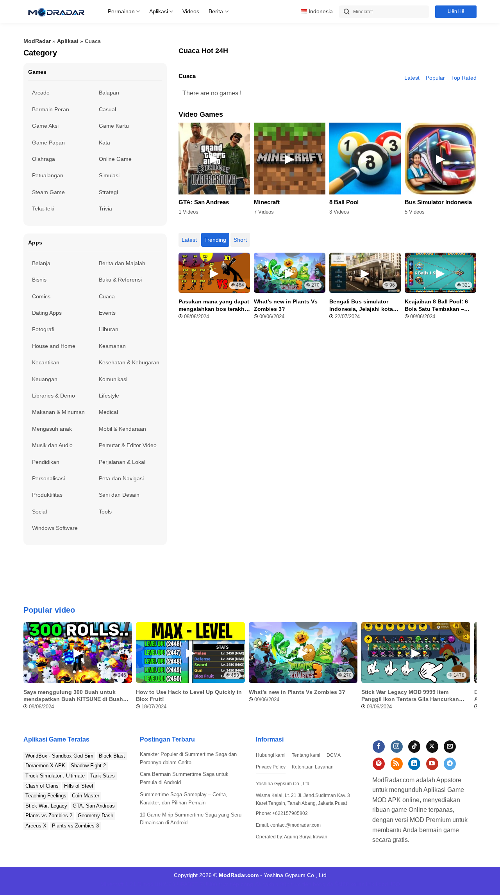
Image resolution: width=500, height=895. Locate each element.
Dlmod (146, 884)
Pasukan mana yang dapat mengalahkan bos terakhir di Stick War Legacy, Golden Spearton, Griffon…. (214, 305)
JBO (394, 884)
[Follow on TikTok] (414, 746)
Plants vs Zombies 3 (75, 826)
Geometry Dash (95, 815)
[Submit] (347, 12)
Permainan (121, 11)
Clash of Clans (42, 786)
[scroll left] (31, 669)
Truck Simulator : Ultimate (55, 776)
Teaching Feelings (45, 796)
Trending (215, 240)
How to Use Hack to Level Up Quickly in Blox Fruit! (189, 695)
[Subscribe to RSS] (397, 764)
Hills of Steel (78, 786)
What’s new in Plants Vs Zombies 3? (286, 305)
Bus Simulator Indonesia (438, 202)
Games (37, 72)
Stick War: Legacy (46, 806)
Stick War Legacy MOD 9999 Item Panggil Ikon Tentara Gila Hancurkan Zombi (410, 695)
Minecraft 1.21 (118, 884)
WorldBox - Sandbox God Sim (59, 756)
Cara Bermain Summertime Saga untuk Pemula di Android (184, 778)
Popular (435, 78)
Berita (216, 11)
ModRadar (37, 41)
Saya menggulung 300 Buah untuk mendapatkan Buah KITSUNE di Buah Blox (73, 695)
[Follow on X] (432, 746)
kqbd (382, 884)
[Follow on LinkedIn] (414, 764)
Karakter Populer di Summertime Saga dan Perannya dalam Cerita (188, 758)
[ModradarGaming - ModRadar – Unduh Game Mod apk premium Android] (55, 11)
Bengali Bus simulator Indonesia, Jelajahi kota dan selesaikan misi (361, 305)
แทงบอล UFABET (176, 884)
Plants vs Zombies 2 (48, 815)
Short (240, 240)
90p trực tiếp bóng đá (306, 884)
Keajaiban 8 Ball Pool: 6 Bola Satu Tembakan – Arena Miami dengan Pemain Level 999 (436, 305)
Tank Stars (102, 776)
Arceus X (35, 826)
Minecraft (267, 202)
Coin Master (85, 796)
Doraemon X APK (45, 765)
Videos (190, 11)
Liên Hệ (456, 11)
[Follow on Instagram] (397, 746)
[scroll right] (469, 669)
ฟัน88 (342, 884)
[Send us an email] (450, 746)
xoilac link (362, 884)
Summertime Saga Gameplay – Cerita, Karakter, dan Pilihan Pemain (183, 799)
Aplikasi (158, 11)
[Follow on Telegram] (450, 764)
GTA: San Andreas (204, 202)
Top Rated (464, 78)
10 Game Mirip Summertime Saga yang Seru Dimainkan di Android (190, 819)
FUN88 (208, 884)
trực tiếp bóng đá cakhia (249, 884)
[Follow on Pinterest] (379, 764)
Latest (412, 78)
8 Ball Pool (344, 202)
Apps (35, 242)
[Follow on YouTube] (432, 764)
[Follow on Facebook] (379, 746)
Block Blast (112, 756)
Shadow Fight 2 (88, 765)
